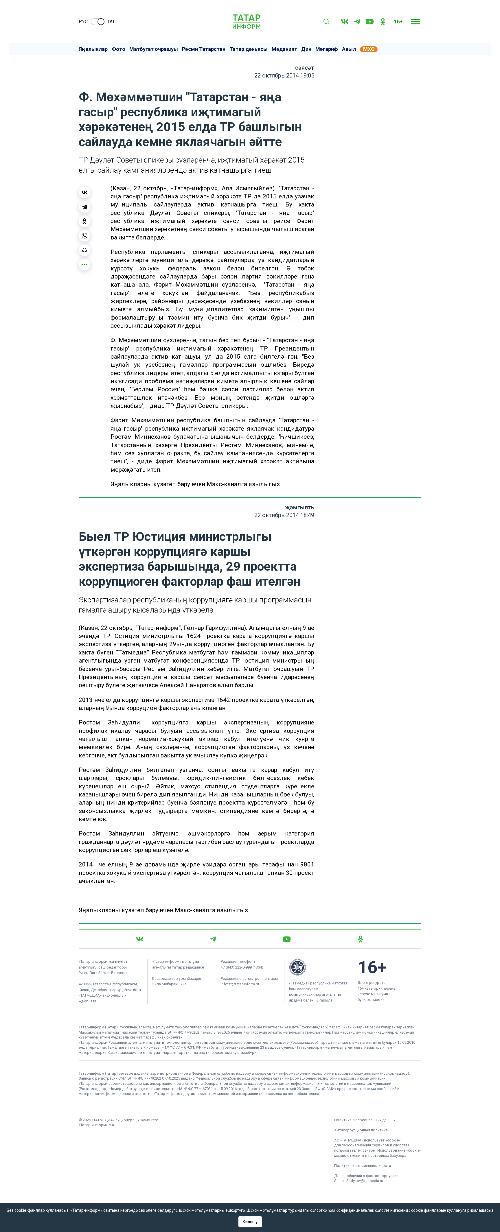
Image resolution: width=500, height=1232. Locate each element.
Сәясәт (304, 67)
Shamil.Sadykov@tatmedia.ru (358, 1180)
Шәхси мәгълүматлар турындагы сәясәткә (287, 1210)
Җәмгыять (299, 507)
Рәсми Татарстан (203, 49)
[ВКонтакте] (84, 192)
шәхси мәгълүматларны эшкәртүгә (212, 1210)
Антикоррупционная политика (361, 1130)
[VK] (344, 21)
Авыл (349, 49)
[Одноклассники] (84, 221)
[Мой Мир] (84, 250)
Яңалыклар (93, 49)
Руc (83, 21)
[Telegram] (357, 21)
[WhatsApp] (84, 235)
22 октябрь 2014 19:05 (284, 75)
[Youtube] (369, 21)
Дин (306, 49)
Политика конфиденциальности (362, 1165)
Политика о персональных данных (364, 1120)
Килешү (250, 1221)
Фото (118, 49)
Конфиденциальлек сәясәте (362, 1210)
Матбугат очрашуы (153, 49)
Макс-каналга (227, 484)
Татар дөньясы (248, 49)
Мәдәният (284, 49)
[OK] (382, 21)
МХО (369, 49)
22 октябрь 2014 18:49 (284, 515)
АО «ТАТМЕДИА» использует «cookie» (367, 1140)
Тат (111, 21)
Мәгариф (326, 49)
